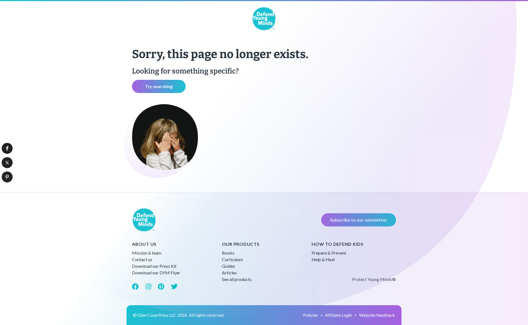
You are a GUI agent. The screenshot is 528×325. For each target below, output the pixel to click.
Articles (229, 272)
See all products (237, 279)
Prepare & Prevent (329, 252)
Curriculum (232, 259)
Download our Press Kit (154, 266)
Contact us (142, 259)
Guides (228, 266)
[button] (7, 148)
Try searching (159, 86)
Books (228, 252)
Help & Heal (323, 259)
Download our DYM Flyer (156, 272)
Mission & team (146, 252)
